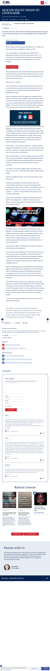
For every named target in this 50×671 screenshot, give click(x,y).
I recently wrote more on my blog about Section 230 (27, 281)
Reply (8, 431)
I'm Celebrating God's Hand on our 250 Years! (15, 348)
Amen (8, 429)
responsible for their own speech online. (25, 189)
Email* (6, 400)
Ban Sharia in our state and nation (12, 344)
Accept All (45, 668)
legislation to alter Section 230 (29, 237)
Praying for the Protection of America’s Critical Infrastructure (18, 359)
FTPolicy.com (29, 317)
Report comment (14, 431)
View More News (17, 534)
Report (43, 460)
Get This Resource (39, 512)
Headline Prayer (5, 23)
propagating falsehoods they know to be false (19, 273)
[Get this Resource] (40, 498)
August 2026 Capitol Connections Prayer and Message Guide (18, 362)
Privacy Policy (8, 669)
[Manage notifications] (47, 668)
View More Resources (31, 534)
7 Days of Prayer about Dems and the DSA (14, 355)
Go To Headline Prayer (7, 24)
